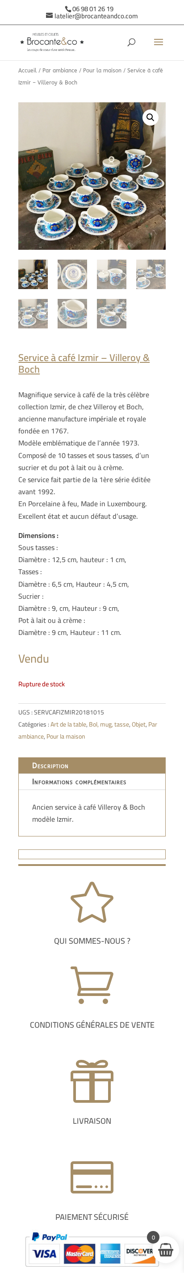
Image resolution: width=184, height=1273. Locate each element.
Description (50, 765)
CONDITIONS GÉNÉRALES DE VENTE (92, 1024)
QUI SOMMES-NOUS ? (92, 940)
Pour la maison (102, 70)
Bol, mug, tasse (109, 724)
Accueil (27, 70)
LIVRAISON (92, 1120)
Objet (139, 724)
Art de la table (68, 724)
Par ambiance (59, 70)
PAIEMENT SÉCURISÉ (92, 1217)
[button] (150, 117)
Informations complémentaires (79, 781)
